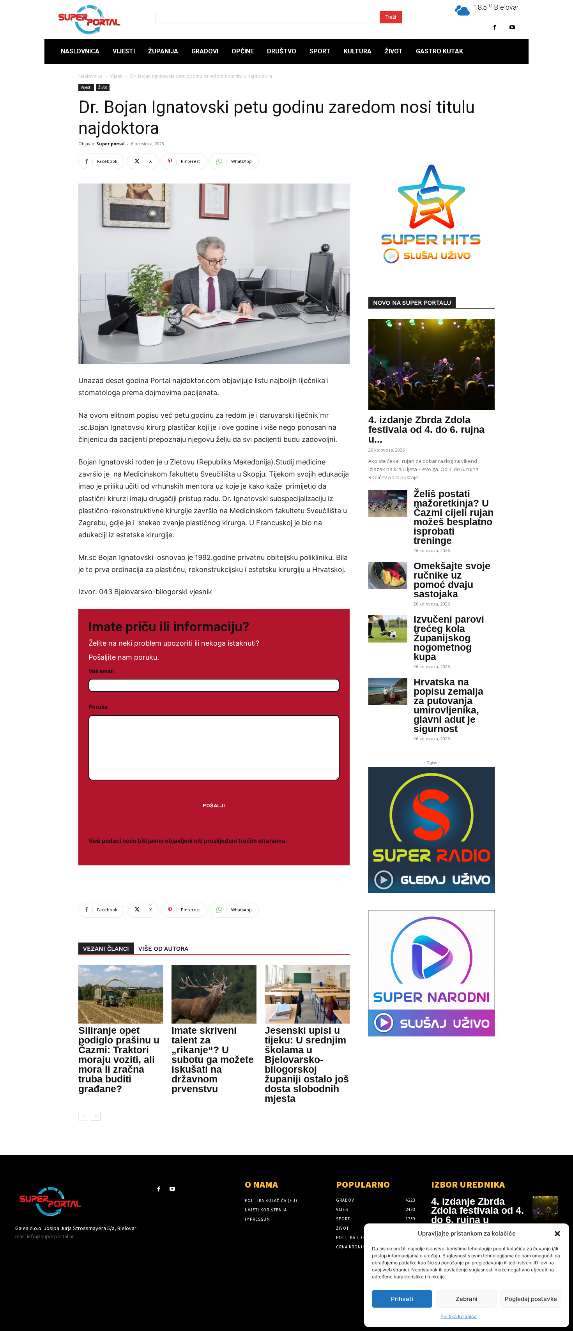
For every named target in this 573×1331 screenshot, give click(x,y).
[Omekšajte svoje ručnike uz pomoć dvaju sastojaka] (387, 575)
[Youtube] (512, 27)
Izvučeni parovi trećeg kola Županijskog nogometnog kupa (449, 638)
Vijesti (116, 76)
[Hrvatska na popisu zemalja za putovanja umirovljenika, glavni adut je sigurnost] (387, 691)
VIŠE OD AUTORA (163, 948)
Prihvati (402, 1299)
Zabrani (467, 1299)
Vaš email (101, 670)
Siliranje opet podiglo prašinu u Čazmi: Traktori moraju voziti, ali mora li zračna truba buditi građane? (118, 1059)
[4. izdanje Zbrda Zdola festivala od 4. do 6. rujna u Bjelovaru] (431, 364)
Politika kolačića (458, 1316)
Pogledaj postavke (531, 1299)
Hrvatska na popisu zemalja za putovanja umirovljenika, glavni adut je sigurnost (448, 705)
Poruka (98, 706)
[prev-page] (83, 1116)
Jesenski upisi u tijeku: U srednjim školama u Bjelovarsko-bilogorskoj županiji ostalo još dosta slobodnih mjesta (307, 1064)
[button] (557, 1233)
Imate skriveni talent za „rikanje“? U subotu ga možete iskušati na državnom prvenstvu (213, 1059)
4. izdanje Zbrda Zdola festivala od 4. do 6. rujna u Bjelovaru (477, 1215)
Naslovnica (90, 76)
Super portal (110, 144)
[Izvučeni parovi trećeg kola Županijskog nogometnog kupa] (387, 629)
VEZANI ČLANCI (106, 948)
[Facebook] (494, 27)
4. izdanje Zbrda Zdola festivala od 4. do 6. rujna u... (426, 429)
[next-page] (96, 1116)
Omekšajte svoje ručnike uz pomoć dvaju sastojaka (452, 579)
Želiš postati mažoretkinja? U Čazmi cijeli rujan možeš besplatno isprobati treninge (453, 517)
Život (102, 87)
